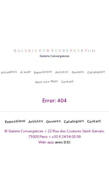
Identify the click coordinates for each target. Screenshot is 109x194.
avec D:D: (63, 142)
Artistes (62, 72)
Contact (67, 81)
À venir (25, 72)
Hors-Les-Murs (46, 81)
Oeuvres (78, 72)
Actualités (9, 72)
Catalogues (96, 72)
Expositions (43, 72)
